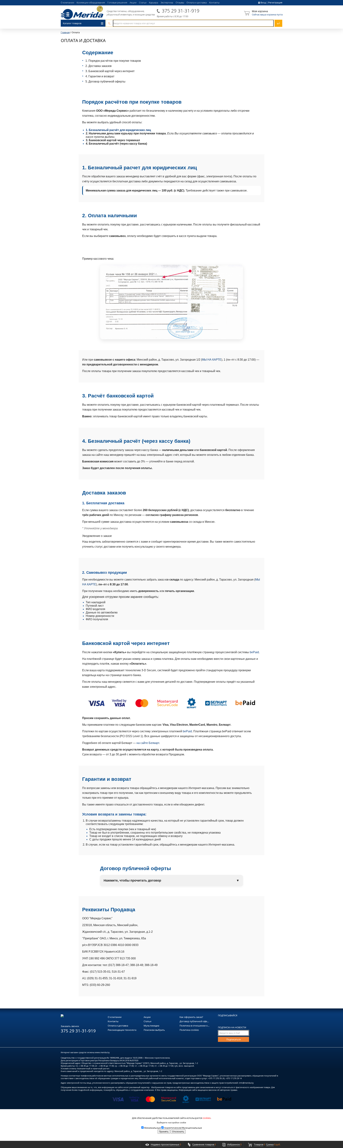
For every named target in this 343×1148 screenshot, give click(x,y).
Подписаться (233, 1039)
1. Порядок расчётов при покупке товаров (113, 60)
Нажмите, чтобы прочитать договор (171, 880)
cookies (207, 1118)
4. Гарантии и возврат (99, 76)
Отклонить (178, 1131)
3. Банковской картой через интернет (110, 71)
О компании (67, 2)
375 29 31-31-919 (180, 11)
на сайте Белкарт (147, 742)
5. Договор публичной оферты (105, 81)
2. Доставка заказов (98, 65)
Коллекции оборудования (91, 2)
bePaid (254, 652)
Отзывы (180, 2)
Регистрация (275, 2)
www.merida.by (102, 1052)
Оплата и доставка (197, 2)
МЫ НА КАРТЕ (211, 359)
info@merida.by (246, 1082)
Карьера (153, 2)
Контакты (214, 2)
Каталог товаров (72, 23)
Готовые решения (117, 2)
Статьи (142, 2)
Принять (164, 1131)
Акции (133, 2)
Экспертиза (167, 2)
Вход (263, 2)
